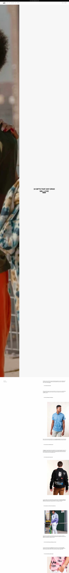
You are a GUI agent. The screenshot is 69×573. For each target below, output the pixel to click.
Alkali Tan (52, 547)
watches (63, 547)
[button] (65, 2)
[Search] (62, 2)
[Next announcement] (67, 0)
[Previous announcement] (1, 0)
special (50, 382)
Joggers (44, 536)
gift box (45, 450)
